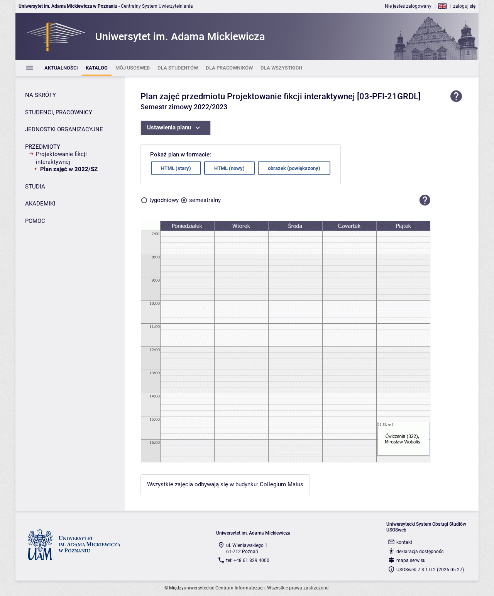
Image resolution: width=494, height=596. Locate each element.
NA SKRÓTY (40, 95)
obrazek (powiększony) (294, 168)
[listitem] (61, 68)
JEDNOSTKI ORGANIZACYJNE (64, 129)
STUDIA (35, 186)
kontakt (404, 542)
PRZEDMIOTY (42, 146)
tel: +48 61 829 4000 (247, 560)
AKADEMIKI (40, 203)
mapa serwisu (411, 560)
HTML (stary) (176, 168)
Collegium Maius (281, 484)
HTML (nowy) (229, 168)
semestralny (205, 200)
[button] (424, 200)
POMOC (35, 220)
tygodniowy (164, 200)
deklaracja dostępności (420, 551)
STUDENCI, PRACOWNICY (58, 112)
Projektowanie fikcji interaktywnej (61, 158)
